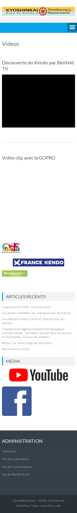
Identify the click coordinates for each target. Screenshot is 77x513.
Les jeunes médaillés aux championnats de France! (36, 313)
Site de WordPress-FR (15, 474)
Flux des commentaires (17, 467)
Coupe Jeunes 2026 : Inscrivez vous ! (27, 307)
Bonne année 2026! (15, 349)
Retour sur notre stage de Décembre (27, 343)
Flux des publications (15, 459)
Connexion (9, 451)
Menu (72, 27)
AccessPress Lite (51, 505)
